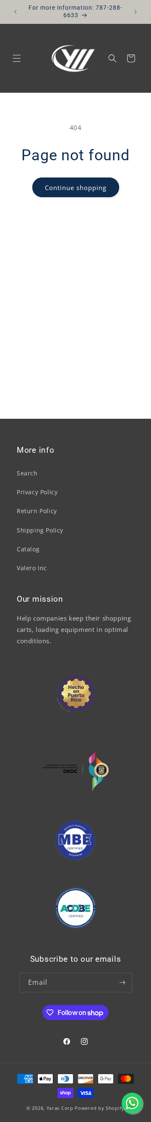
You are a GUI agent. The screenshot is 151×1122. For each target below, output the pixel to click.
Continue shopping (76, 187)
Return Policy (37, 511)
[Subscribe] (122, 982)
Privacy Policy (37, 492)
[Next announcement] (135, 12)
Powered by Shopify (100, 1108)
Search (27, 473)
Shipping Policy (40, 530)
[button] (17, 58)
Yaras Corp (60, 1108)
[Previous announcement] (15, 12)
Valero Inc (32, 568)
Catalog (28, 549)
